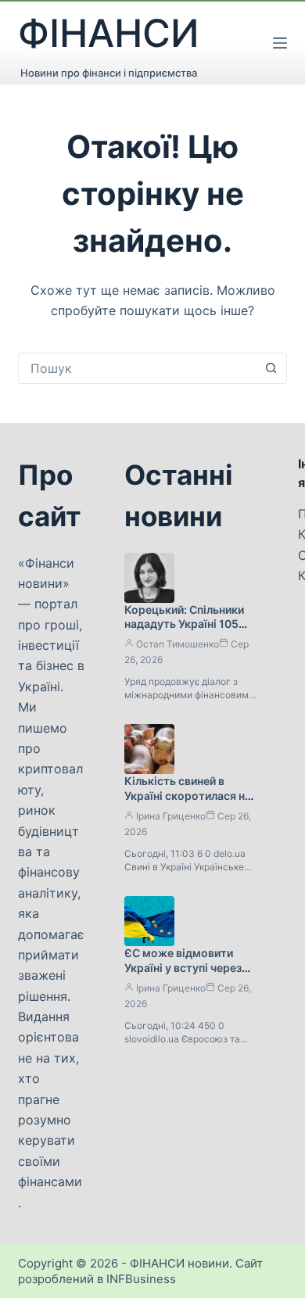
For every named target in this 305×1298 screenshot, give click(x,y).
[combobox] (137, 368)
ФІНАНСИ (108, 33)
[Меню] (280, 43)
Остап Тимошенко (177, 644)
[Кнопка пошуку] (271, 368)
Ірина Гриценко (171, 816)
